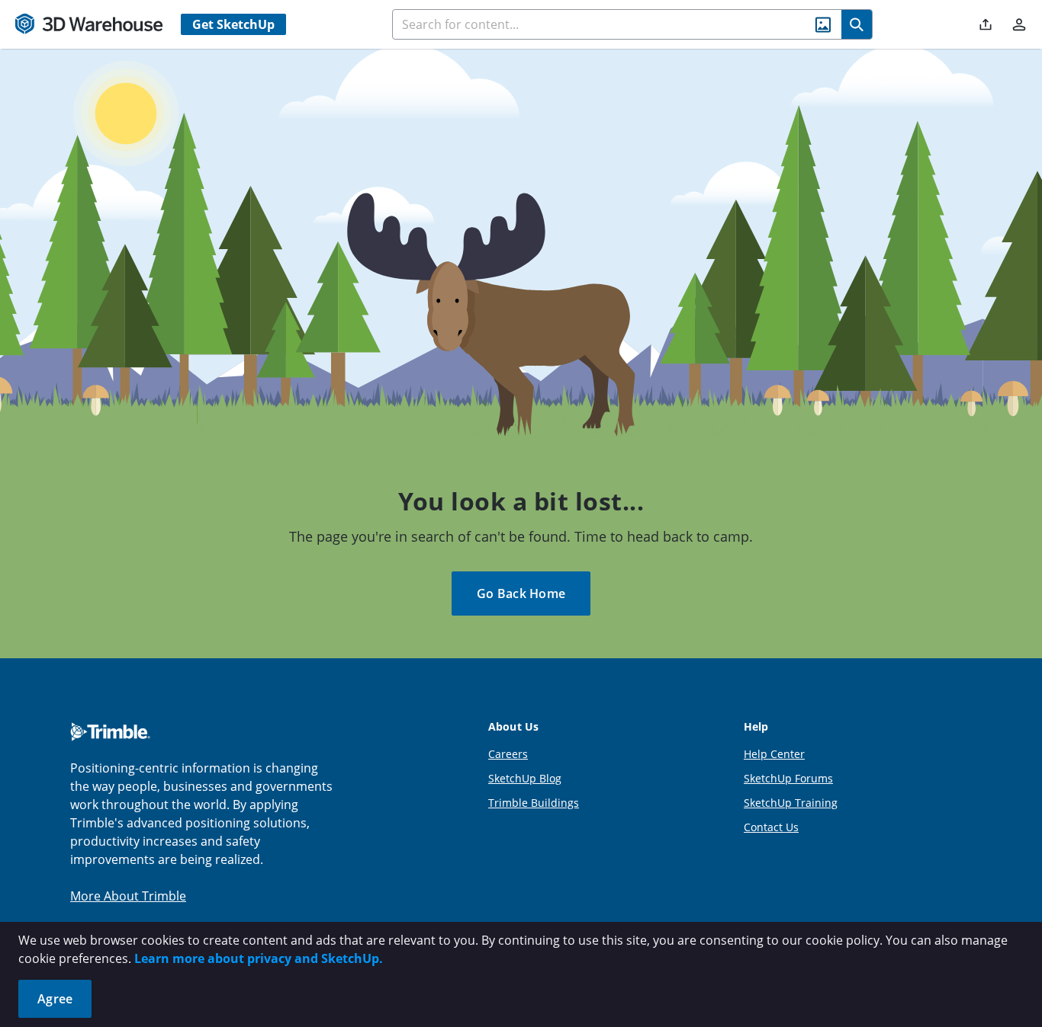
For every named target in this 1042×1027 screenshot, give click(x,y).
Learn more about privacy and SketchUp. (258, 958)
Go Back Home (521, 593)
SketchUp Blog (524, 778)
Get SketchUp (233, 24)
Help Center (774, 754)
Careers (508, 754)
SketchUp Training (791, 802)
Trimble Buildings (533, 802)
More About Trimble (128, 896)
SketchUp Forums (788, 778)
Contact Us (771, 827)
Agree (54, 998)
